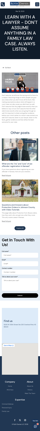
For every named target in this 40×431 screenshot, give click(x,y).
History (30, 390)
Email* (4, 259)
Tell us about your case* (10, 276)
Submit (19, 295)
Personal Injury (7, 408)
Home (10, 386)
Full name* (5, 251)
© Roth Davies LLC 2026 (20, 424)
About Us (30, 386)
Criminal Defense (7, 404)
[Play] (20, 82)
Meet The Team (30, 393)
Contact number (7, 268)
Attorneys (10, 390)
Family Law (5, 411)
